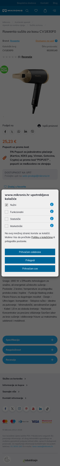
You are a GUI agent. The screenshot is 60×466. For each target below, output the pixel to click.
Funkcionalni (16, 212)
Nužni (13, 204)
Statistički (15, 219)
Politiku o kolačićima (42, 237)
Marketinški (16, 226)
